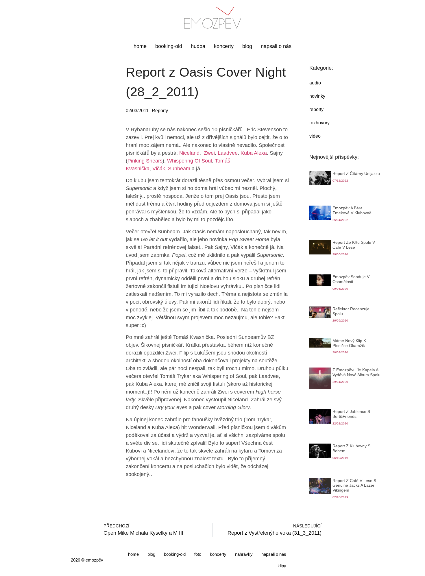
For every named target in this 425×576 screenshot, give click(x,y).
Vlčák (158, 168)
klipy (282, 565)
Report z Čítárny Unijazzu (356, 173)
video (315, 136)
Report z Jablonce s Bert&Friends (351, 414)
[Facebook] (311, 559)
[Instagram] (298, 559)
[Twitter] (337, 559)
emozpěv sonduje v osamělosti (350, 279)
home (140, 46)
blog (247, 46)
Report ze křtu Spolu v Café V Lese (353, 245)
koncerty (224, 46)
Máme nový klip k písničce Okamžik (349, 343)
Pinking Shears (145, 161)
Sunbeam (179, 168)
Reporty (160, 110)
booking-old (168, 46)
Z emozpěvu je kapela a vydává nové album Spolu (356, 372)
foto (197, 554)
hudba (198, 46)
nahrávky (244, 554)
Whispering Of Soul (189, 161)
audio (315, 82)
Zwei (209, 153)
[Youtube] (324, 559)
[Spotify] (350, 559)
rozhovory (319, 122)
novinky (317, 96)
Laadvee (228, 153)
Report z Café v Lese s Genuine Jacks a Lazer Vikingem (354, 485)
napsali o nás (276, 46)
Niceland (189, 153)
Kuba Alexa (254, 153)
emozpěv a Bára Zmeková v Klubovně (352, 210)
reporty (316, 109)
